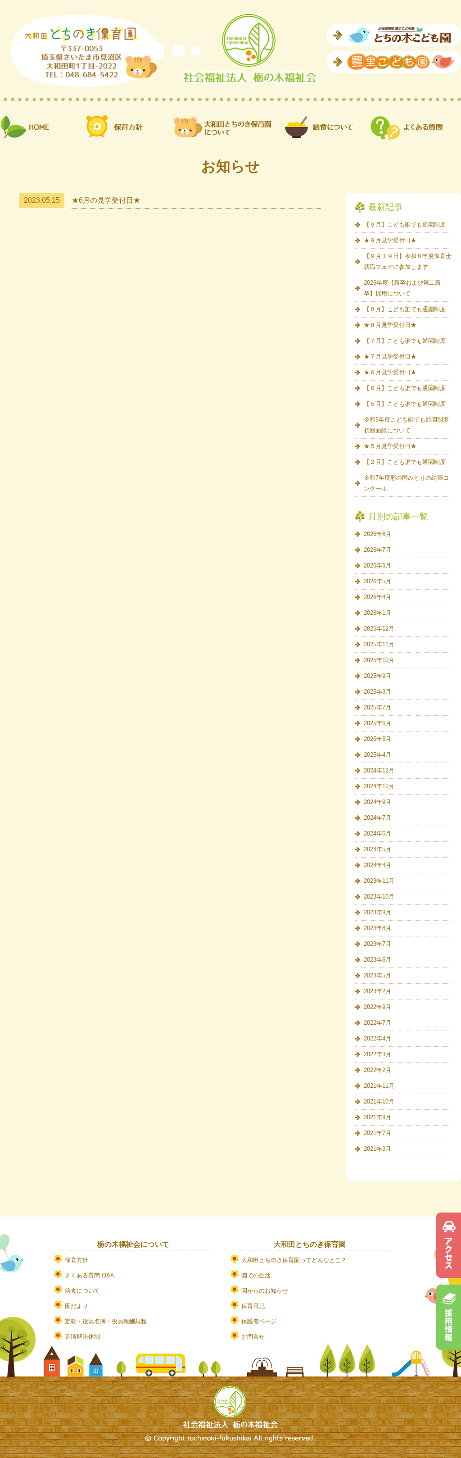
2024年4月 (377, 865)
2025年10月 (379, 660)
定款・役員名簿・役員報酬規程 (106, 1321)
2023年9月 (377, 912)
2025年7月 (377, 707)
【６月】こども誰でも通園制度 (405, 388)
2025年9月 (377, 675)
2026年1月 (377, 612)
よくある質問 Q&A (89, 1275)
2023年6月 (377, 959)
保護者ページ (258, 1321)
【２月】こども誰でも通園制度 (405, 462)
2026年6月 (377, 565)
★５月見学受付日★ (390, 446)
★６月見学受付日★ (390, 372)
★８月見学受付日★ (390, 325)
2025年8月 (377, 691)
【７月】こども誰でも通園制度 (405, 340)
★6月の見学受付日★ (106, 200)
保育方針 (76, 1260)
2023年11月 (379, 880)
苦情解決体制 (82, 1336)
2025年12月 (379, 628)
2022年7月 (377, 1022)
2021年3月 (377, 1148)
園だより (76, 1306)
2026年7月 (377, 549)
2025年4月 (377, 754)
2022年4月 (377, 1038)
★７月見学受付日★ (390, 356)
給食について (82, 1290)
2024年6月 (377, 833)
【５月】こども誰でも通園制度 (405, 403)
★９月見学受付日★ (390, 240)
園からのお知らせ (264, 1290)
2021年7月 (377, 1133)
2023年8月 (377, 928)
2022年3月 (377, 1054)
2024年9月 (377, 802)
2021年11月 (379, 1085)
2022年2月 (377, 1070)
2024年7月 (377, 817)
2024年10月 (379, 786)
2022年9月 (377, 1007)
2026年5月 (377, 581)
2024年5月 (377, 849)
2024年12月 (379, 770)
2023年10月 (379, 896)
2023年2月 (377, 991)
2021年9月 (377, 1117)
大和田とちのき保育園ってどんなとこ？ (294, 1260)
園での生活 (256, 1275)
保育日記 (253, 1306)
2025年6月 (377, 723)
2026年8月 (377, 534)
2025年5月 (377, 739)
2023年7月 (377, 943)
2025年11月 (379, 644)
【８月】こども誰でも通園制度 (405, 309)
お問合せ (253, 1336)
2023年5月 (377, 975)
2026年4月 (377, 597)
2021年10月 (379, 1101)
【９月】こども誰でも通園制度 (405, 224)
